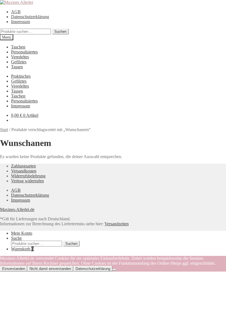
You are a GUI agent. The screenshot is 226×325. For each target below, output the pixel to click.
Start (4, 129)
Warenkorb (22, 249)
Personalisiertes (24, 52)
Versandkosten (23, 171)
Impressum (20, 21)
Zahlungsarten (23, 166)
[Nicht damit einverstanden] (114, 270)
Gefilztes (18, 61)
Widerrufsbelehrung (28, 176)
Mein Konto (21, 233)
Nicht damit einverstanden (50, 269)
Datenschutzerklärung (30, 16)
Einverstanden (13, 269)
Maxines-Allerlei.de (17, 209)
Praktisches (21, 76)
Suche (16, 238)
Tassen (17, 66)
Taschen (18, 47)
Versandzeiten (116, 223)
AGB (16, 11)
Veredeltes (20, 57)
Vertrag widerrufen (27, 180)
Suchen (60, 31)
